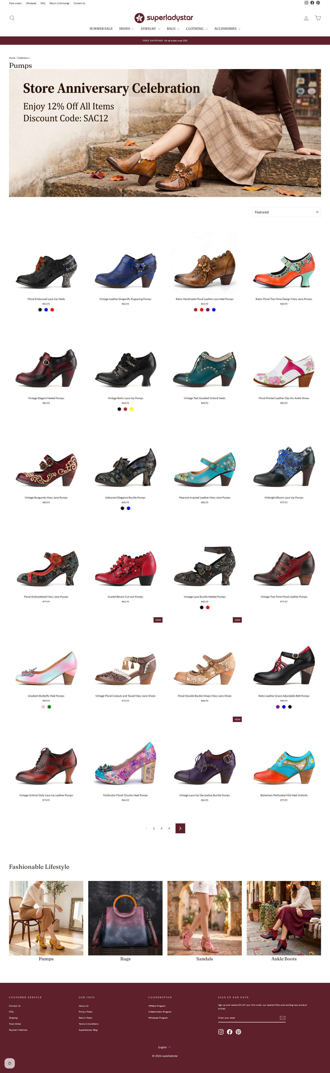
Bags (171, 29)
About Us (83, 1005)
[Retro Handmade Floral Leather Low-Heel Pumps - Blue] (214, 310)
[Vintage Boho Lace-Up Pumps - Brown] (125, 409)
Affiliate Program (156, 1005)
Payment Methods (18, 1029)
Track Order (15, 1023)
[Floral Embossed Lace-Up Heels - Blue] (46, 310)
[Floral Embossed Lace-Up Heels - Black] (40, 310)
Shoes (125, 29)
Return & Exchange (59, 3)
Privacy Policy (85, 1011)
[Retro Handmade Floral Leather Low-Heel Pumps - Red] (202, 310)
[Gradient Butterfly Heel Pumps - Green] (49, 707)
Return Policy (85, 1017)
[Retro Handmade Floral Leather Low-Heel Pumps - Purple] (208, 310)
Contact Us (79, 3)
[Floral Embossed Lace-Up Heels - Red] (52, 310)
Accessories (225, 29)
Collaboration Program (159, 1011)
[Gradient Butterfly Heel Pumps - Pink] (43, 707)
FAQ (43, 3)
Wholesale (31, 3)
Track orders (15, 3)
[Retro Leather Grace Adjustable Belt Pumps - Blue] (284, 707)
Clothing (195, 29)
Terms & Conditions (89, 1023)
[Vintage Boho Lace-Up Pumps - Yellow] (131, 409)
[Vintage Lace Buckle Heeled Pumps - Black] (202, 607)
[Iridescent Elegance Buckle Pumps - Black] (122, 508)
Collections (23, 57)
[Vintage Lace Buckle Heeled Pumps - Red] (208, 607)
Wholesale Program (158, 1017)
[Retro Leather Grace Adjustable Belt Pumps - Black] (290, 707)
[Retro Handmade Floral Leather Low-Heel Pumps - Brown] (196, 310)
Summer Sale (101, 29)
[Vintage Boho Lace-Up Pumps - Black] (119, 409)
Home (12, 57)
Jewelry (149, 29)
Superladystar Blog (88, 1029)
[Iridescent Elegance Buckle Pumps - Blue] (128, 508)
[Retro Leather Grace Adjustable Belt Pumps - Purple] (278, 707)
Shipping (13, 1017)
